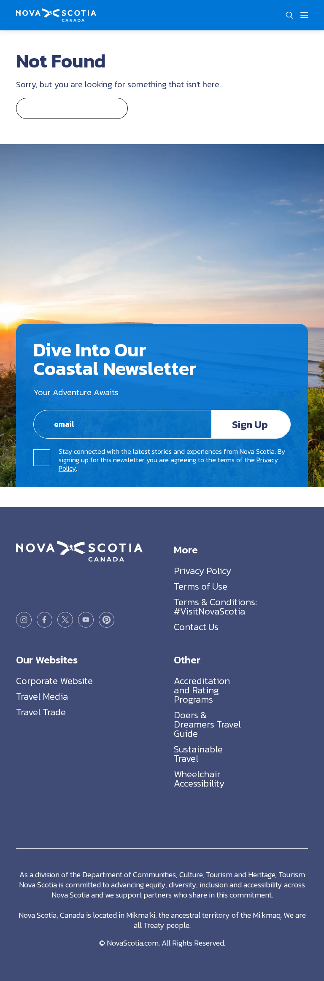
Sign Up (250, 424)
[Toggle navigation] (304, 15)
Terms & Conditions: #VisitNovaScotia (215, 606)
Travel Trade (41, 712)
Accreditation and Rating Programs (202, 690)
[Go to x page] (65, 620)
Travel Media (42, 696)
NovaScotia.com (133, 943)
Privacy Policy (202, 571)
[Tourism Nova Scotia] (56, 13)
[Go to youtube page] (86, 620)
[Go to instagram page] (24, 620)
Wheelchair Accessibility (199, 778)
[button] (289, 15)
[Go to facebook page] (44, 620)
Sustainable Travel (198, 753)
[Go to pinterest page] (106, 620)
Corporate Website (54, 681)
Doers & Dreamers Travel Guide (207, 724)
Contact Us (196, 627)
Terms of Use (200, 586)
